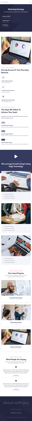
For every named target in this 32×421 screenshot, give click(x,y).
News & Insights (16, 409)
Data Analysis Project (16, 322)
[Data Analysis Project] (16, 305)
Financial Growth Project (16, 298)
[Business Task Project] (16, 329)
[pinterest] (20, 413)
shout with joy (4, 2)
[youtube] (14, 413)
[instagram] (12, 413)
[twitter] (18, 413)
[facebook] (16, 413)
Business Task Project (16, 347)
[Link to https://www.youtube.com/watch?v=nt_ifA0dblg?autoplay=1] (16, 156)
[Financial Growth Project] (16, 280)
